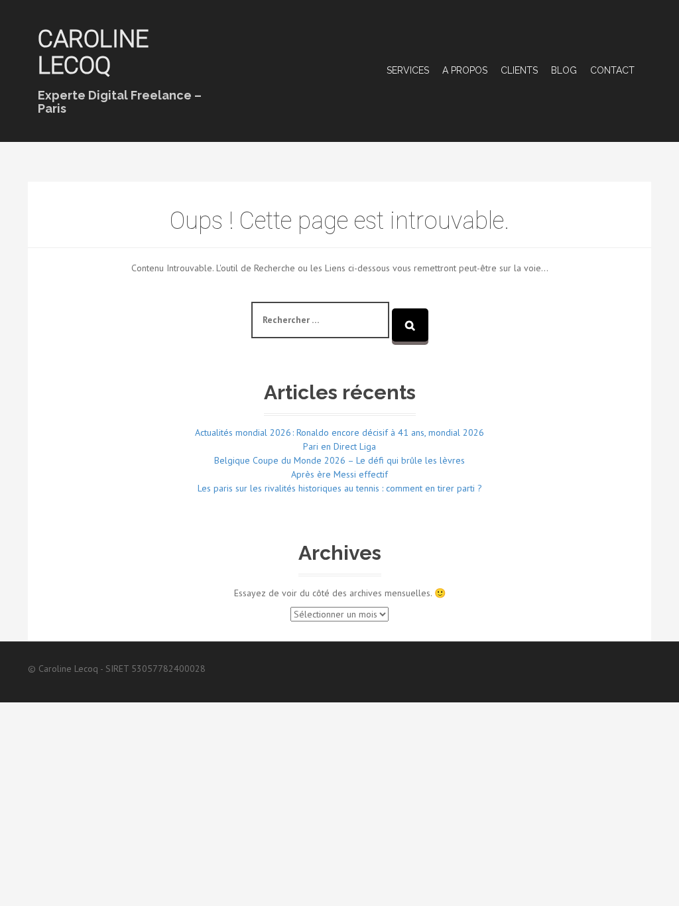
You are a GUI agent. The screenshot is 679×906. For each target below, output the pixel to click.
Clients (519, 70)
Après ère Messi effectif (339, 474)
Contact (612, 70)
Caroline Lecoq (93, 52)
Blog (564, 70)
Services (408, 70)
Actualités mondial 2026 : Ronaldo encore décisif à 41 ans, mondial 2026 (339, 432)
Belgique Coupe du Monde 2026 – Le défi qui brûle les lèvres (339, 460)
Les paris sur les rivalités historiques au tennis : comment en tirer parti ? (340, 488)
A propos (464, 70)
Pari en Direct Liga (339, 446)
